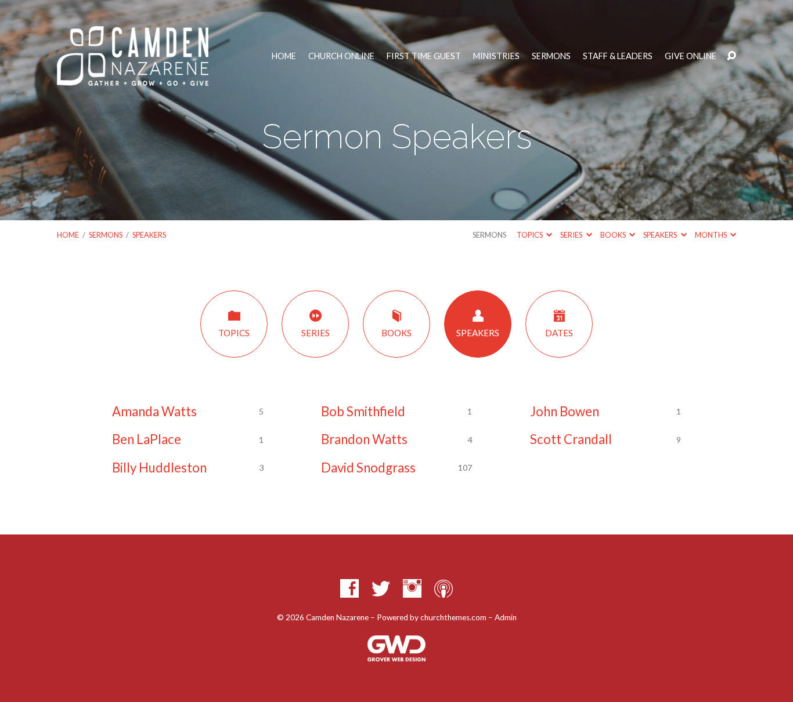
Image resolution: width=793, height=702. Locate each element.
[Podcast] (443, 588)
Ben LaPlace (146, 439)
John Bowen (564, 411)
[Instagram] (412, 588)
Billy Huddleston (159, 467)
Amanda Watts (154, 411)
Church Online (341, 56)
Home (284, 56)
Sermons (551, 56)
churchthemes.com (453, 617)
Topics (530, 234)
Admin (506, 617)
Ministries (496, 56)
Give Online (690, 56)
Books (613, 234)
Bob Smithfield (363, 411)
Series (571, 234)
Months (711, 234)
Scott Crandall (571, 439)
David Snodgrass (368, 467)
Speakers (149, 234)
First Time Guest (424, 56)
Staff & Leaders (618, 56)
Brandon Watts (364, 439)
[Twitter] (381, 588)
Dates (559, 333)
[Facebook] (349, 588)
